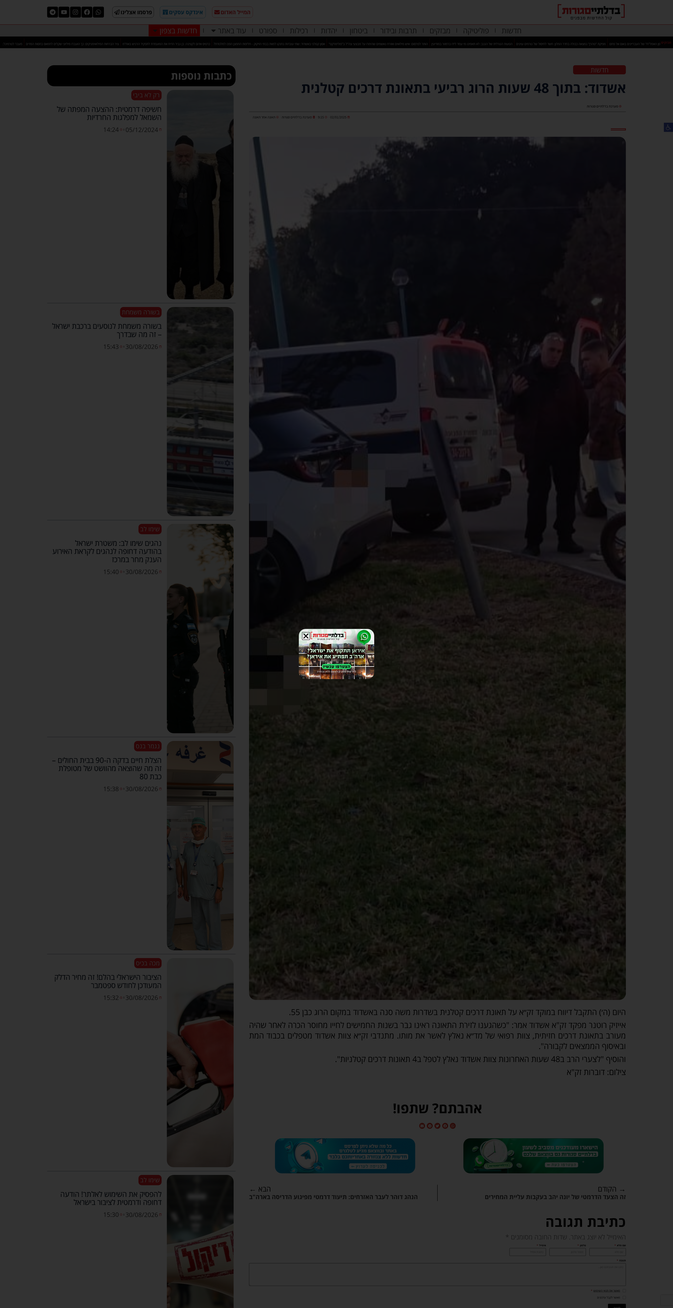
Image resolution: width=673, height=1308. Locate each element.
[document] (336, 654)
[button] (306, 636)
